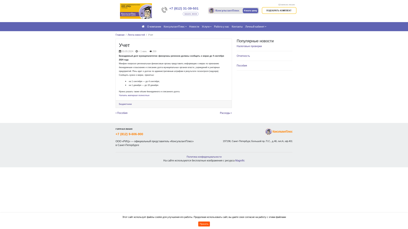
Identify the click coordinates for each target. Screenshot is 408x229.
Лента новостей (136, 34)
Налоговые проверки (249, 46)
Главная (120, 34)
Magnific (240, 160)
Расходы (225, 113)
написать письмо (288, 5)
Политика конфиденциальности (204, 156)
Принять (204, 224)
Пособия (122, 113)
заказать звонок (190, 14)
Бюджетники (125, 104)
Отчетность (243, 56)
